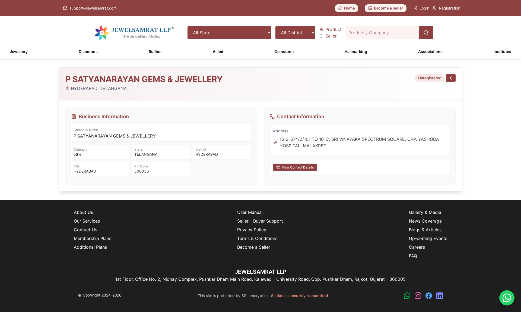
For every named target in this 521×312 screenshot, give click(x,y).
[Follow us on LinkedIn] (439, 295)
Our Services (87, 221)
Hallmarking (356, 51)
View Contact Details (298, 167)
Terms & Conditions (257, 238)
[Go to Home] (134, 32)
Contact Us (85, 229)
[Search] (426, 32)
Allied (218, 51)
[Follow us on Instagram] (418, 295)
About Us (83, 212)
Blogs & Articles (425, 229)
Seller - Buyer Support (260, 221)
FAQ (413, 255)
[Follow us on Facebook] (428, 295)
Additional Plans (90, 247)
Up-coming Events (428, 238)
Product (333, 29)
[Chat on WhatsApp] (506, 297)
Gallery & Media (425, 212)
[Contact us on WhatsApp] (407, 295)
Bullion (155, 51)
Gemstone (284, 51)
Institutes (502, 51)
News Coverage (425, 221)
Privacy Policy (251, 229)
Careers (417, 247)
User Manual (250, 212)
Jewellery (19, 51)
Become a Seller (253, 247)
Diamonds (88, 51)
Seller (331, 36)
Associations (430, 51)
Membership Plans (92, 238)
